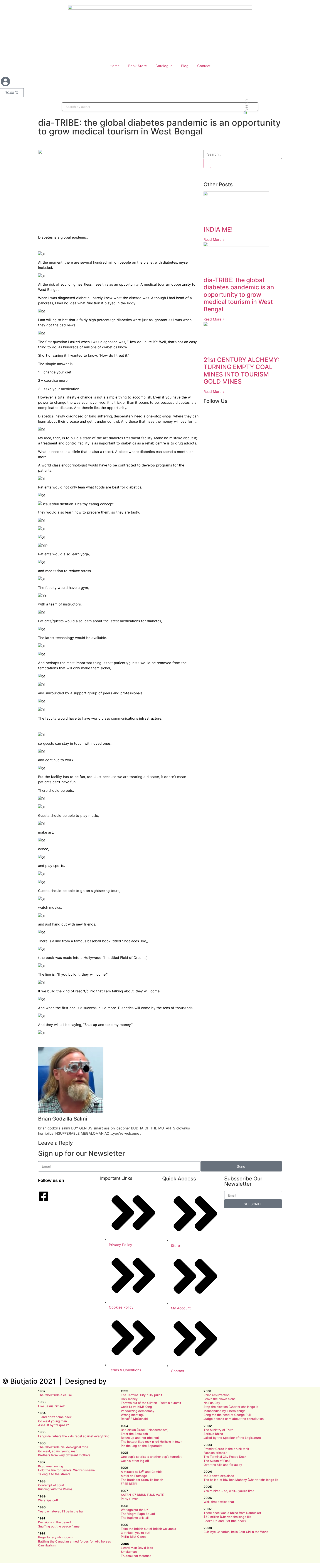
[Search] (207, 163)
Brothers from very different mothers (64, 1455)
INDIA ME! (218, 229)
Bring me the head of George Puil (227, 1415)
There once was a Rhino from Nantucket (232, 1513)
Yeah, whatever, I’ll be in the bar (61, 1511)
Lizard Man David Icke (137, 1547)
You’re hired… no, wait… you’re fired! (229, 1491)
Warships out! (48, 1500)
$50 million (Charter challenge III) (227, 1517)
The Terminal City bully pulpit (141, 1395)
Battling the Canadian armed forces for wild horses (74, 1541)
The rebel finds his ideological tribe (63, 1447)
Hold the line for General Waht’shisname (66, 1470)
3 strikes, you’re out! (135, 1532)
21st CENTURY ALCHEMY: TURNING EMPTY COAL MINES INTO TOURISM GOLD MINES (241, 370)
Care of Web (128, 1381)
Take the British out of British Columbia (148, 1529)
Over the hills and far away (223, 1464)
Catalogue (163, 66)
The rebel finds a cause (55, 1395)
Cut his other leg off (135, 1461)
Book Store (137, 66)
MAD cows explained (219, 1476)
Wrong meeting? (132, 1415)
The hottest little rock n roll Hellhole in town (151, 1441)
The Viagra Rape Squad (138, 1514)
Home (115, 66)
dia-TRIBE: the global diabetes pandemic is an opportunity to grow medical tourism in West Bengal (239, 294)
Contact (204, 66)
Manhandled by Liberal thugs (225, 1411)
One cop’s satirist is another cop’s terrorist (151, 1456)
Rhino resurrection (216, 1395)
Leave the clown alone (220, 1399)
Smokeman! (129, 1551)
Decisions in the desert (54, 1522)
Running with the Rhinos (55, 1489)
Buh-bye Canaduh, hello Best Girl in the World (236, 1532)
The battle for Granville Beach (142, 1480)
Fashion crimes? (215, 1453)
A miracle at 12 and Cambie (141, 1471)
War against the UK (134, 1510)
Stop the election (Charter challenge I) (231, 1407)
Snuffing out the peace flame (58, 1526)
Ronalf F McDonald (134, 1419)
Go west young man (52, 1421)
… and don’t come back (55, 1417)
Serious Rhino (213, 1434)
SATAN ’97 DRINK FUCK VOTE (142, 1495)
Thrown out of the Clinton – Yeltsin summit (151, 1403)
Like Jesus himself (51, 1406)
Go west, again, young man (57, 1451)
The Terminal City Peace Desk (225, 1456)
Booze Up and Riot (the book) (225, 1521)
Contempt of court (51, 1485)
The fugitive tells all (134, 1517)
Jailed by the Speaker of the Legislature (232, 1437)
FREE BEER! (129, 1483)
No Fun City (212, 1403)
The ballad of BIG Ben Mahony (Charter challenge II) (241, 1480)
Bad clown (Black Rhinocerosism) (144, 1430)
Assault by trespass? (53, 1425)
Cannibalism (47, 1545)
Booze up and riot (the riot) (140, 1437)
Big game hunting (50, 1466)
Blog (185, 66)
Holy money (129, 1399)
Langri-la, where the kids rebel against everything (73, 1436)
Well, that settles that (219, 1502)
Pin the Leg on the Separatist (141, 1446)
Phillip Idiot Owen (133, 1536)
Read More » (214, 239)
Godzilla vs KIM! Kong (136, 1407)
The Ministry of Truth (218, 1430)
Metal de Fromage (134, 1476)
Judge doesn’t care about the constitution (234, 1419)
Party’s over (129, 1498)
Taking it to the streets (54, 1474)
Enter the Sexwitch (134, 1434)
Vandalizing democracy (137, 1411)
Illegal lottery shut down (55, 1537)
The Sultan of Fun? (217, 1461)
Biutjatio (23, 1381)
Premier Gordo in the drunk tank (226, 1449)
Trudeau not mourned (136, 1556)
